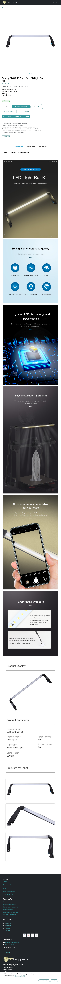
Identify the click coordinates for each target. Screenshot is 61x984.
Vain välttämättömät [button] (44, 980)
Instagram (8, 923)
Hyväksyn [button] (54, 980)
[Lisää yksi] (9, 106)
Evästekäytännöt (20, 976)
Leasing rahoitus (8, 894)
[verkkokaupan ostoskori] (53, 2)
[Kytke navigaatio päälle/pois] (56, 2)
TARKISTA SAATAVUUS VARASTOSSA (17, 116)
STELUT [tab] (43, 146)
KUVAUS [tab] (18, 146)
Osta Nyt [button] (37, 107)
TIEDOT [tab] (31, 146)
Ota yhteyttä (6, 952)
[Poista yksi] (3, 106)
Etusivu (5, 881)
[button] (3, 41)
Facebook (8, 925)
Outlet (5, 8)
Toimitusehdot (6, 136)
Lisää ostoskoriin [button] (22, 106)
